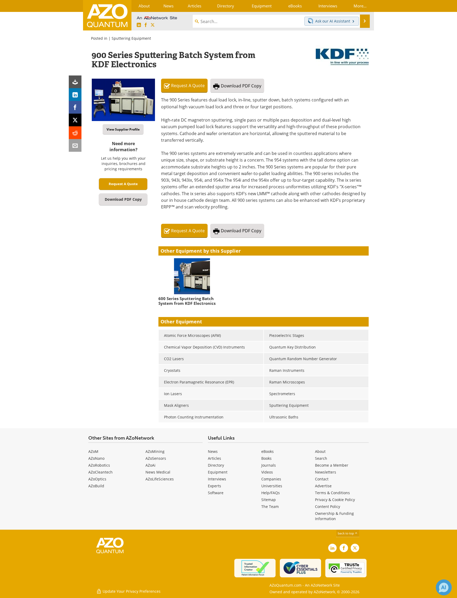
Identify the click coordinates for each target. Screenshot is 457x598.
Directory (216, 465)
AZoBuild (96, 485)
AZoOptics (97, 478)
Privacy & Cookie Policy (335, 499)
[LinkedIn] (75, 94)
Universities (271, 485)
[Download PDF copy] (75, 81)
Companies (271, 478)
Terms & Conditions (332, 492)
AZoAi (150, 465)
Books (266, 458)
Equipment (217, 472)
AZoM (93, 451)
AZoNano (96, 458)
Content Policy (327, 506)
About (320, 451)
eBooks (267, 451)
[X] (75, 120)
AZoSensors (155, 458)
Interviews (217, 478)
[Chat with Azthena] (444, 587)
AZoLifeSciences (159, 478)
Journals (268, 465)
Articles (214, 458)
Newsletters (325, 472)
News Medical (157, 472)
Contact (321, 478)
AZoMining (154, 451)
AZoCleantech (100, 472)
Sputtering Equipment (131, 38)
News (213, 451)
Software (215, 492)
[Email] (75, 145)
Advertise (323, 485)
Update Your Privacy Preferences (131, 591)
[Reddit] (75, 132)
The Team (270, 506)
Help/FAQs (270, 492)
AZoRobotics (99, 465)
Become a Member (331, 465)
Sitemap (268, 499)
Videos (267, 472)
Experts (214, 485)
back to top (346, 533)
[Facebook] (75, 107)
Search (321, 458)
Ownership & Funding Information (334, 516)
